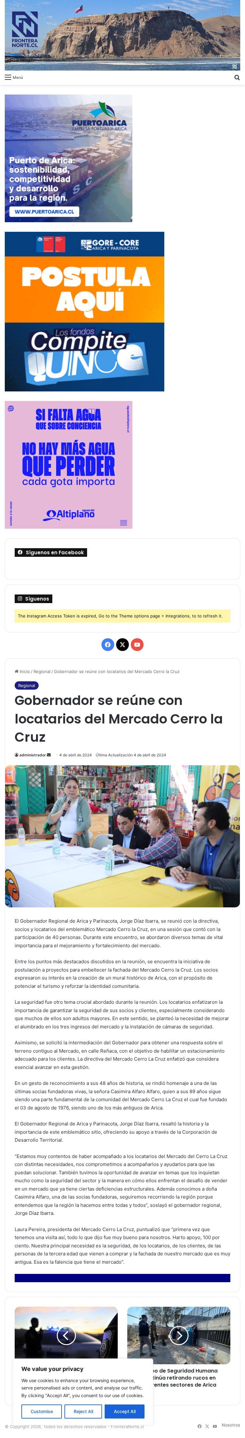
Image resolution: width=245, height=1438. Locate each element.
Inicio (24, 671)
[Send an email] (49, 755)
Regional (41, 671)
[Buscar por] (237, 77)
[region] (83, 1392)
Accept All (125, 1411)
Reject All (83, 1411)
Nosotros (231, 1424)
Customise (42, 1411)
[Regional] (122, 35)
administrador (32, 755)
